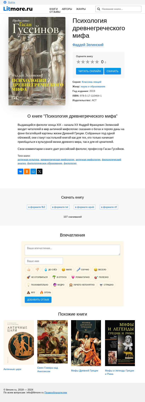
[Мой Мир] (33, 171)
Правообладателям (55, 392)
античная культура (28, 159)
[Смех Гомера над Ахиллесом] (52, 362)
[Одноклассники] (27, 171)
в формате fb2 (36, 207)
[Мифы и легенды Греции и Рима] (120, 365)
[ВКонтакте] (20, 171)
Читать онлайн (90, 71)
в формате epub (84, 207)
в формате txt (60, 207)
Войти (11, 2)
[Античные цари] (19, 363)
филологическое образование (44, 163)
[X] (39, 171)
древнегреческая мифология (57, 159)
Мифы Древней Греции (84, 370)
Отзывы (55, 11)
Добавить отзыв (38, 299)
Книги (54, 9)
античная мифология (88, 159)
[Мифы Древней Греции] (86, 365)
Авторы (67, 9)
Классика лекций (91, 81)
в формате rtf (109, 207)
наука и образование (93, 86)
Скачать (112, 71)
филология (70, 163)
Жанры (81, 9)
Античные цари (12, 369)
